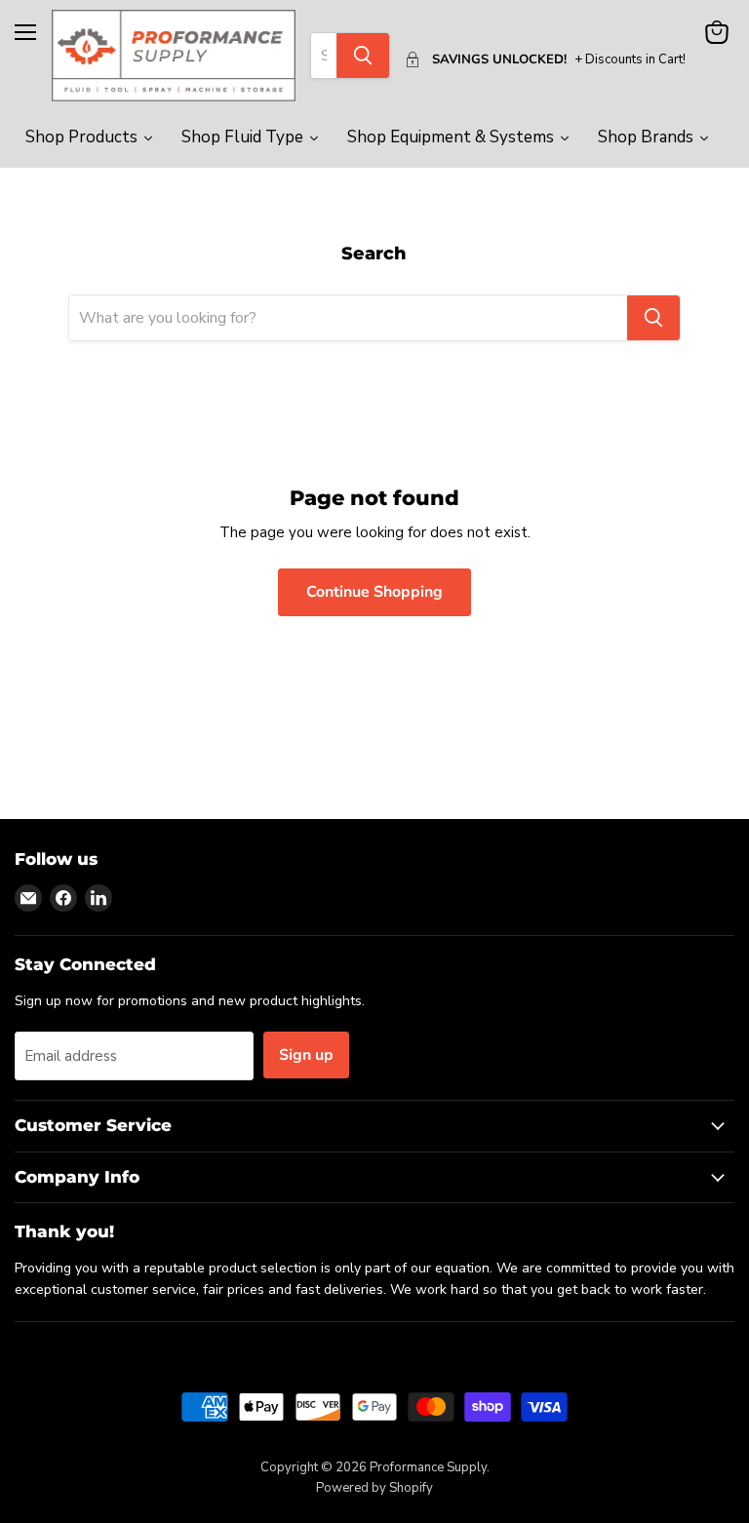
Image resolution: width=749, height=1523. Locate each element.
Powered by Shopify (374, 1488)
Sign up (306, 1055)
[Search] (362, 55)
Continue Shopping (374, 592)
